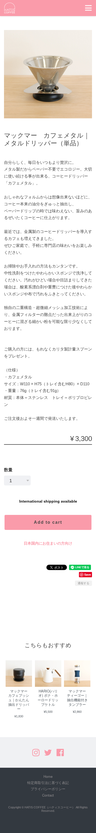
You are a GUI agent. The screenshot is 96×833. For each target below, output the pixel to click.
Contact (48, 795)
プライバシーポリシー (48, 789)
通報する (83, 583)
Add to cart (48, 522)
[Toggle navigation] (88, 8)
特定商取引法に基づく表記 (48, 783)
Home (48, 776)
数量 (8, 470)
